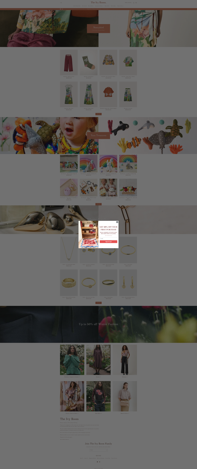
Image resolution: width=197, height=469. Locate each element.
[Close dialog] (117, 222)
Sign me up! (108, 241)
